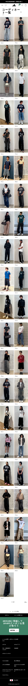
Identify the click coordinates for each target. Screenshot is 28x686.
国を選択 (16, 680)
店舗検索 (16, 648)
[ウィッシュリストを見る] (5, 5)
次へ (26, 602)
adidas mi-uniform (6, 653)
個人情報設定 (17, 660)
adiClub (4, 644)
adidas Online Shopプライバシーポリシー (7, 670)
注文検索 (16, 639)
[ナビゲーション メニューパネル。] (2, 5)
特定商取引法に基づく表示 (19, 670)
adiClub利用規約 (6, 664)
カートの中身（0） (18, 615)
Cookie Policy (5, 675)
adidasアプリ (17, 644)
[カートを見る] (25, 5)
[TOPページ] (14, 6)
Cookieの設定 (5, 660)
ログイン (7, 615)
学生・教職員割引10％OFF (6, 649)
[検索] (22, 5)
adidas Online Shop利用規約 (19, 665)
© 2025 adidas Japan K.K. (14, 684)
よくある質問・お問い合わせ (7, 640)
